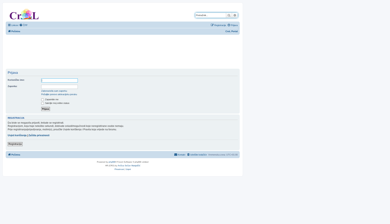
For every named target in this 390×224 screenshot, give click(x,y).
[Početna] (24, 13)
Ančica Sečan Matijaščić (129, 165)
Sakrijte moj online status (56, 103)
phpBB (112, 162)
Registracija (15, 144)
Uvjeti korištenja (17, 135)
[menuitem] (23, 25)
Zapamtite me (51, 99)
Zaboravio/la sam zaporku (54, 91)
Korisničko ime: (16, 80)
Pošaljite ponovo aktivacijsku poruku (59, 94)
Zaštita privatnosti (38, 135)
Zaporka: (12, 86)
